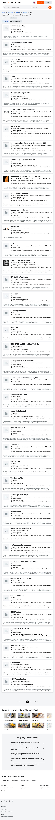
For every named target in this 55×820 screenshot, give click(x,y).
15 (35, 701)
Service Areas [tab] (34, 780)
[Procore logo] (8, 3)
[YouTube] (12, 801)
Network (18, 2)
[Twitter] (6, 801)
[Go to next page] (38, 702)
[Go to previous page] (17, 702)
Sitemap (2, 814)
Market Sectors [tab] (15, 780)
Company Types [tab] (5, 780)
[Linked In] (1, 801)
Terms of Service (4, 809)
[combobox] (40, 7)
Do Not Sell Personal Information (7, 811)
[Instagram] (9, 801)
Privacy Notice (4, 806)
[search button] (50, 7)
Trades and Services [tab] (25, 780)
